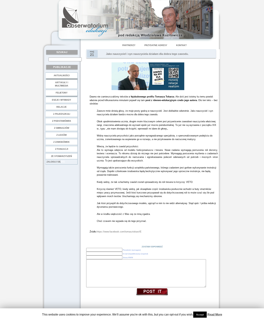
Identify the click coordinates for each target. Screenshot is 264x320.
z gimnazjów (61, 128)
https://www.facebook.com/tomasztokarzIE (119, 231)
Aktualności (62, 75)
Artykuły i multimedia (61, 84)
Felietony (62, 93)
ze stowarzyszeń (61, 156)
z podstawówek (61, 121)
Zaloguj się (54, 162)
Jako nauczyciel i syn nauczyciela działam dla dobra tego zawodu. (147, 53)
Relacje (61, 107)
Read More (214, 314)
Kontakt (181, 45)
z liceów (61, 135)
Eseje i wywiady (61, 100)
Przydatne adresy (155, 45)
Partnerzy (128, 45)
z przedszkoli (61, 114)
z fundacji (61, 149)
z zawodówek (61, 142)
